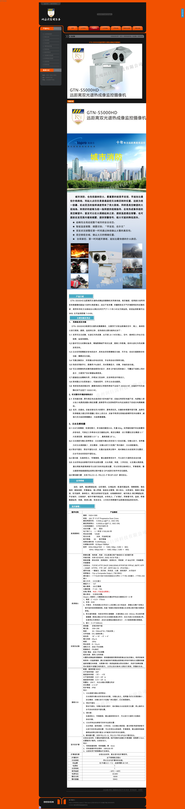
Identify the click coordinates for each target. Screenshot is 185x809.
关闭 (140, 790)
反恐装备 (46, 61)
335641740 (49, 77)
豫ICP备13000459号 (108, 802)
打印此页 (133, 790)
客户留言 (71, 800)
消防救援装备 (127, 36)
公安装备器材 (48, 34)
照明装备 (46, 49)
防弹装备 (46, 64)
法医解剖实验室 (48, 55)
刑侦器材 (46, 40)
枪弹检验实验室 (48, 58)
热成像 (135, 36)
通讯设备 (46, 37)
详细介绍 (70, 101)
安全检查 (46, 43)
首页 (121, 36)
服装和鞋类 (47, 52)
